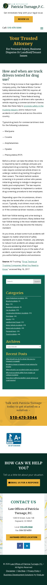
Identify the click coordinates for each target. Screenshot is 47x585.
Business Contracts (12, 307)
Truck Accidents (11, 334)
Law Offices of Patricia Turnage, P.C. (26, 564)
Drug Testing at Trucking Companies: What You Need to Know (20, 265)
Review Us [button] (23, 19)
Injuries (8, 319)
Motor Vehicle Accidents (14, 325)
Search (37, 281)
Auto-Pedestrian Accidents (15, 298)
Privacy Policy (33, 571)
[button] (42, 28)
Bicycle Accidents (12, 301)
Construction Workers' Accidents (17, 313)
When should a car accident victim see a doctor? (22, 370)
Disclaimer (10, 571)
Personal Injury (11, 331)
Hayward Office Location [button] (23, 537)
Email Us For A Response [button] (25, 482)
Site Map (21, 571)
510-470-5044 (14, 27)
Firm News (9, 316)
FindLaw (40, 574)
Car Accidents (10, 310)
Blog (7, 304)
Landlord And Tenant (13, 322)
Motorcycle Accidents (13, 328)
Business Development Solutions (19, 574)
